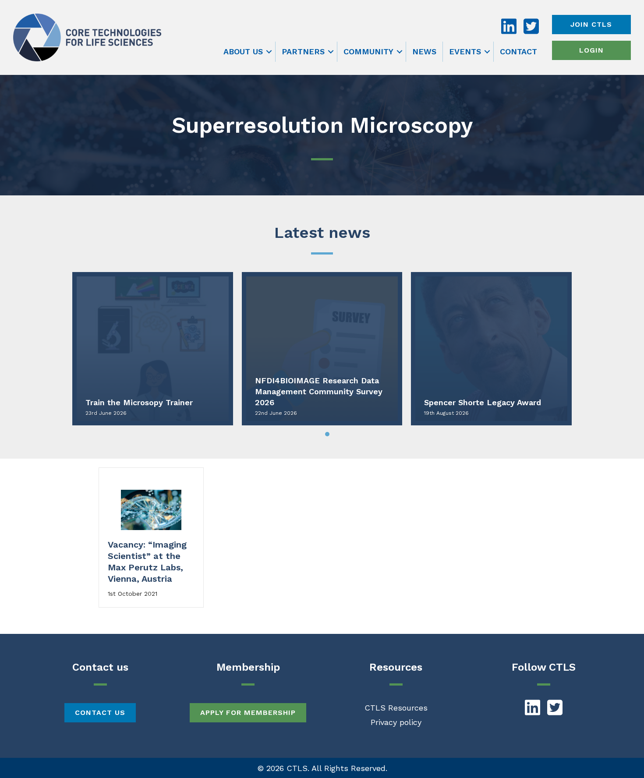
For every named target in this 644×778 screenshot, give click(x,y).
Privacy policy (396, 722)
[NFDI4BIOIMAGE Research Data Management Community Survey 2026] (322, 348)
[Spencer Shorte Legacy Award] (491, 348)
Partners (303, 51)
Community (368, 51)
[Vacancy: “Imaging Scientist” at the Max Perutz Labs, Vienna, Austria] (151, 508)
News (424, 51)
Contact (518, 51)
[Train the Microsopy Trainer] (153, 348)
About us (243, 51)
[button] (269, 52)
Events (465, 51)
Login (591, 50)
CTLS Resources (396, 707)
